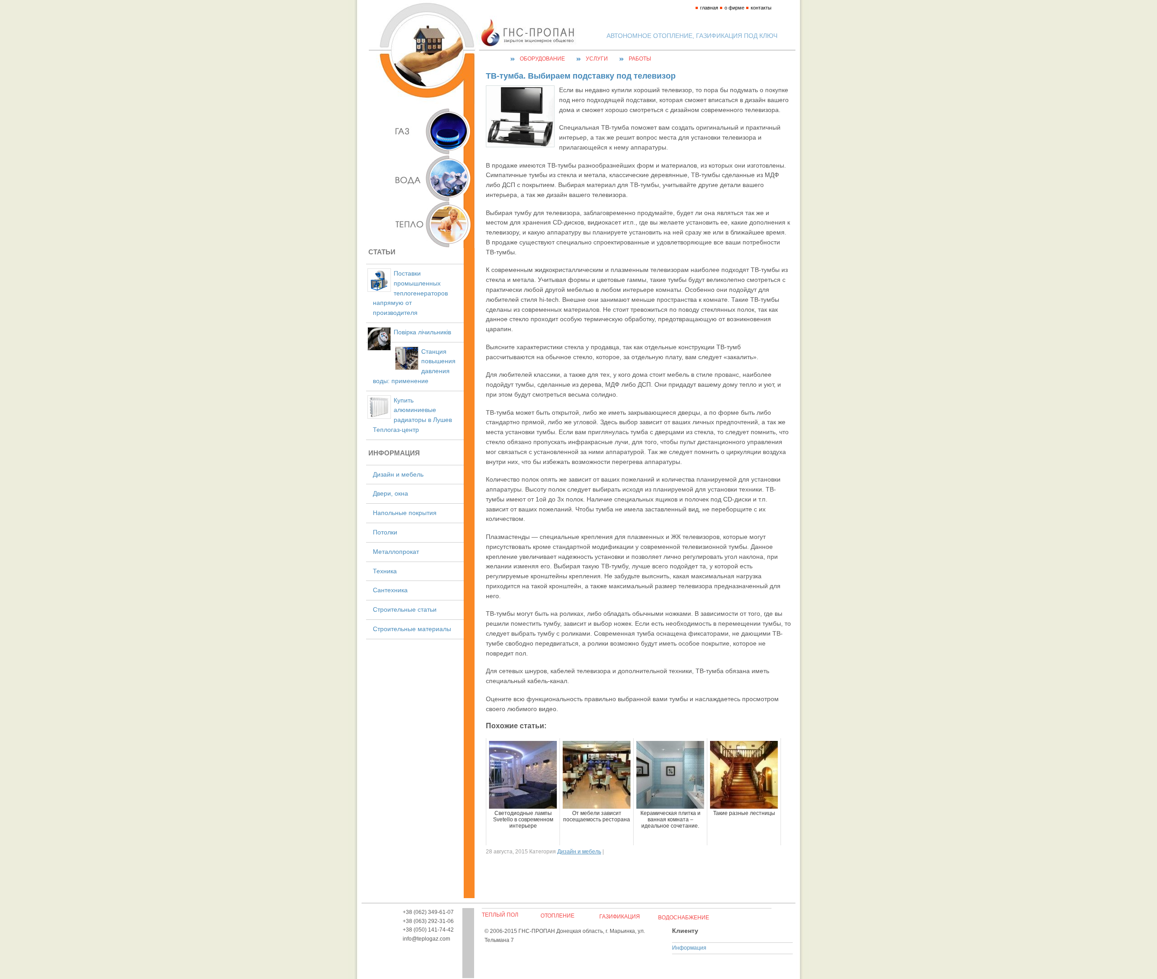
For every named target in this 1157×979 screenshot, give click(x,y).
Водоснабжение (683, 917)
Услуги (597, 59)
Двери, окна (390, 493)
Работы (640, 59)
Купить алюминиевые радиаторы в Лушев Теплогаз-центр (412, 415)
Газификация (619, 916)
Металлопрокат (396, 551)
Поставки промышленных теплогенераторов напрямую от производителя (410, 293)
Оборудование (542, 59)
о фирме (734, 7)
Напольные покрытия (405, 513)
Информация (689, 948)
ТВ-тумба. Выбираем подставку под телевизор (581, 75)
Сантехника (390, 590)
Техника (385, 571)
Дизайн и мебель (398, 474)
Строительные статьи (405, 609)
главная (709, 7)
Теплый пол (500, 915)
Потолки (385, 532)
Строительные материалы (412, 629)
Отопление (557, 916)
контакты (761, 7)
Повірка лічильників (422, 332)
